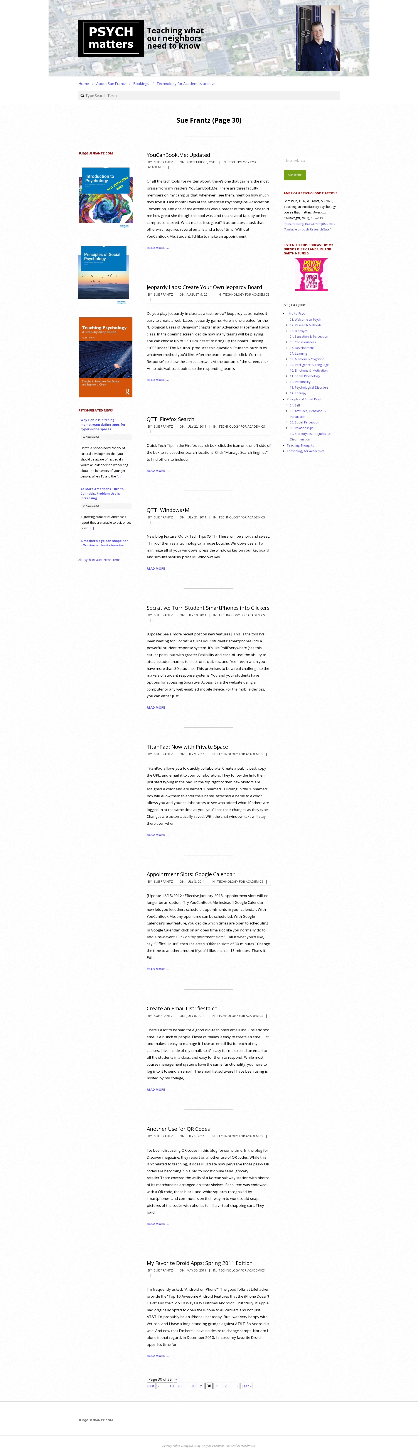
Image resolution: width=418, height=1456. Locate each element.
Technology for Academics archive (186, 83)
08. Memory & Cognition (307, 359)
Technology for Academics (246, 294)
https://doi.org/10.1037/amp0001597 (309, 224)
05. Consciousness (303, 342)
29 (201, 1385)
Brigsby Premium (212, 1445)
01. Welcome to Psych (305, 319)
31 (217, 1385)
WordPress (248, 1445)
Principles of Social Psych (304, 399)
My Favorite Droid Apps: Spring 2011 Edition (200, 1262)
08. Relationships (302, 428)
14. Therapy (298, 393)
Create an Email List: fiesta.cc (182, 1008)
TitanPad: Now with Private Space (187, 746)
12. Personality (300, 382)
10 (171, 1385)
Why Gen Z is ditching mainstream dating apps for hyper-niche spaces (103, 424)
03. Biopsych (299, 331)
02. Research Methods (305, 325)
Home (83, 83)
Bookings (141, 83)
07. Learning (298, 353)
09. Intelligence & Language (309, 365)
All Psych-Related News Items (99, 560)
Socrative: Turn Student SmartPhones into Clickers (208, 607)
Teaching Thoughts (300, 445)
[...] (119, 476)
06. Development (302, 348)
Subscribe (295, 175)
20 (179, 1385)
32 (224, 1385)
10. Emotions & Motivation (309, 370)
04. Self (295, 405)
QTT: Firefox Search (170, 419)
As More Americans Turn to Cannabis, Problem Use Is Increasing (102, 493)
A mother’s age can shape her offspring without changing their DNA (104, 545)
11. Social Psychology (305, 376)
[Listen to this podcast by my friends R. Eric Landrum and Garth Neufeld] (311, 274)
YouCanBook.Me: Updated (178, 154)
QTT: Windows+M (168, 509)
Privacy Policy (171, 1445)
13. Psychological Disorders (309, 387)
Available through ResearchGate (307, 229)
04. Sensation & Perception (309, 336)
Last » (246, 1385)
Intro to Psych (297, 313)
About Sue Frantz (111, 83)
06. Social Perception (304, 422)
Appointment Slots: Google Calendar (191, 874)
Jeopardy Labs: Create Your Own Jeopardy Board (204, 287)
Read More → (158, 247)
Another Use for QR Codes (178, 1128)
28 (193, 1385)
